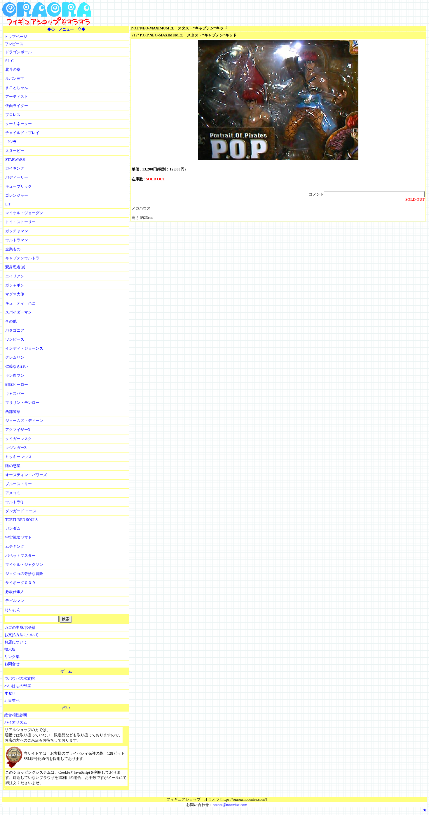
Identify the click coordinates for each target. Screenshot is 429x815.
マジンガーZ (16, 448)
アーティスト (16, 96)
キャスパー (14, 393)
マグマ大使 (14, 294)
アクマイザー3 (17, 429)
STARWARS (15, 159)
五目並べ (12, 700)
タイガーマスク (18, 438)
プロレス (12, 114)
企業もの (12, 249)
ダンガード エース (20, 511)
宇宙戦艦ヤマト (18, 537)
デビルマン (14, 601)
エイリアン (14, 276)
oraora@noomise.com (230, 804)
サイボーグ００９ (20, 582)
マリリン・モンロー (22, 402)
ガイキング (14, 168)
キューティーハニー (22, 303)
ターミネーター (18, 124)
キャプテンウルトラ (22, 258)
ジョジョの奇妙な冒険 (24, 573)
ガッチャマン (16, 231)
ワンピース (13, 44)
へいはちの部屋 (17, 686)
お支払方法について (21, 635)
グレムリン (14, 357)
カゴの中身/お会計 (20, 627)
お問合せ (12, 664)
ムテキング (14, 546)
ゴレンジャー (16, 195)
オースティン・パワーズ (26, 475)
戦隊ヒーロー (16, 384)
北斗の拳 (12, 69)
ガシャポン (14, 285)
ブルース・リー (18, 484)
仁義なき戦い (16, 366)
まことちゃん (16, 87)
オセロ (10, 693)
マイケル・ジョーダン (24, 213)
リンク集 (12, 656)
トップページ (15, 36)
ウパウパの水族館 (19, 678)
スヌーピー (14, 151)
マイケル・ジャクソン (24, 564)
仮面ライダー (16, 105)
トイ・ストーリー (20, 222)
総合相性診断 (15, 715)
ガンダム (12, 528)
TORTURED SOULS (21, 519)
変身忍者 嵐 (15, 267)
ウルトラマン (16, 240)
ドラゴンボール (18, 52)
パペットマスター (20, 555)
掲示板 (10, 649)
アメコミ (12, 493)
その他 (11, 321)
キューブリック (18, 186)
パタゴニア (14, 330)
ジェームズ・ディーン (24, 420)
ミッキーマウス (18, 457)
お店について (15, 642)
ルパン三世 (14, 78)
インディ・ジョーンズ (24, 348)
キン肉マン (14, 375)
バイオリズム (15, 722)
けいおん (12, 610)
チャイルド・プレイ (22, 133)
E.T (8, 204)
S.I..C (9, 61)
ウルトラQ (14, 502)
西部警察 (12, 411)
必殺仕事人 (14, 591)
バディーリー (16, 177)
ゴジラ (11, 142)
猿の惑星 (12, 466)
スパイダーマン (18, 312)
